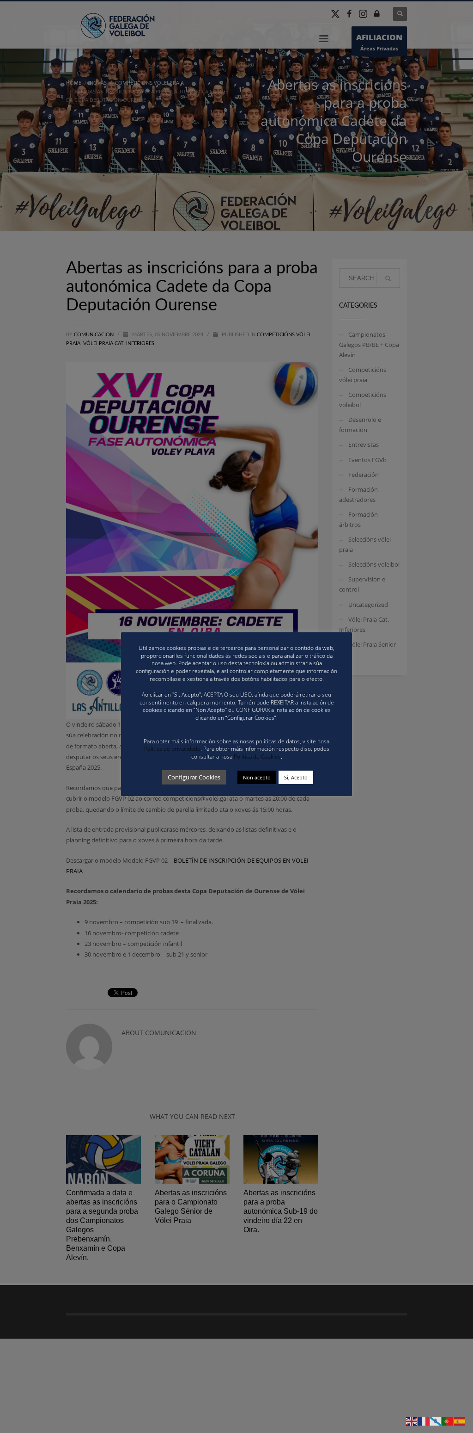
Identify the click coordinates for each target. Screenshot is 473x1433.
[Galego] (436, 1421)
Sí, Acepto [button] (296, 777)
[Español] (460, 1421)
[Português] (448, 1421)
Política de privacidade (172, 749)
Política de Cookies (257, 756)
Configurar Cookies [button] (194, 777)
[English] (412, 1421)
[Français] (424, 1421)
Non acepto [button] (257, 777)
